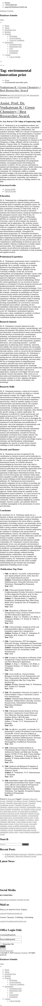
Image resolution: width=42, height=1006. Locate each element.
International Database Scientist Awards (19, 96)
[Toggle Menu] (1, 22)
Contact (7, 55)
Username (7, 935)
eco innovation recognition (27, 811)
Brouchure (13, 36)
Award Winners (15, 38)
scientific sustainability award (24, 826)
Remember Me (8, 944)
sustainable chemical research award (13, 828)
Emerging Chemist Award (29, 814)
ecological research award (9, 814)
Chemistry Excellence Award (16, 801)
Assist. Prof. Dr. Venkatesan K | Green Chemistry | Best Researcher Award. (17, 109)
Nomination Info (15, 44)
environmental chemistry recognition (13, 816)
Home (7, 26)
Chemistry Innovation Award (16, 803)
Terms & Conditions (16, 40)
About (7, 28)
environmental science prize (23, 818)
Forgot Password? (6, 951)
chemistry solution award (9, 807)
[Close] (1, 61)
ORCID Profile (10, 191)
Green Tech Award (21, 824)
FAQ (11, 49)
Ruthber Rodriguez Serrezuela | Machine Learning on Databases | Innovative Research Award (23, 855)
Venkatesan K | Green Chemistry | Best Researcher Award (20, 89)
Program (8, 34)
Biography (12, 799)
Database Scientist (6, 11)
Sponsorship (13, 51)
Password (7, 939)
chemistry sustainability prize (30, 807)
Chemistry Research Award (24, 805)
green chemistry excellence (24, 820)
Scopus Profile (10, 189)
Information (9, 42)
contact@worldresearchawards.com (13, 921)
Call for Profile (14, 57)
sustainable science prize (9, 832)
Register (8, 32)
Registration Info (15, 47)
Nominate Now (10, 30)
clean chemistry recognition (10, 809)
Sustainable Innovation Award (25, 830)
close (2, 20)
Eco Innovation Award (8, 811)
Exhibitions (13, 53)
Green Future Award (23, 822)
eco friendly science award (31, 809)
